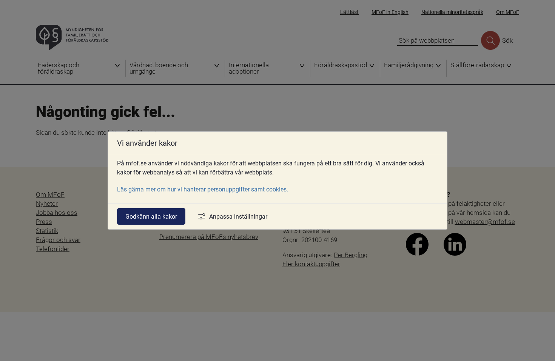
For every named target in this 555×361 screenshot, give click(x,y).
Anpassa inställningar (238, 216)
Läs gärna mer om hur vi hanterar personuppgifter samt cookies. (202, 189)
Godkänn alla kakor (151, 216)
